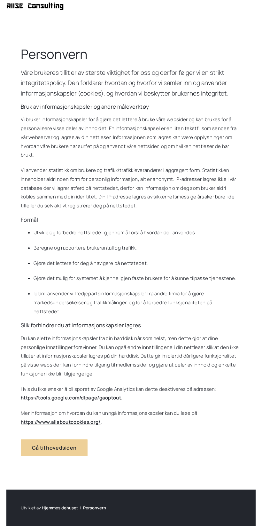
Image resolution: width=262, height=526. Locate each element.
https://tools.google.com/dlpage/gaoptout (71, 397)
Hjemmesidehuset (60, 508)
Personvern (94, 508)
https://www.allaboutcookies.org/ (61, 422)
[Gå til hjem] (35, 6)
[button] (54, 447)
